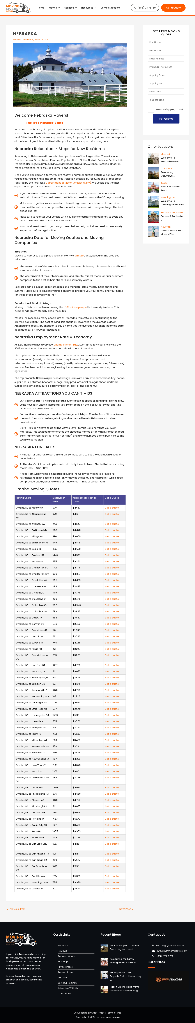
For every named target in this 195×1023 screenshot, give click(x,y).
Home (41, 7)
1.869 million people (75, 307)
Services (69, 7)
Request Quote (66, 956)
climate (79, 255)
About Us (63, 945)
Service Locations (111, 7)
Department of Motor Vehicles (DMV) (68, 183)
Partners (62, 977)
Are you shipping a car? (169, 109)
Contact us (64, 993)
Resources (87, 7)
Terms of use (65, 972)
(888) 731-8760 (146, 7)
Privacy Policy (65, 966)
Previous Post (15, 909)
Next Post (126, 909)
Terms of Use (113, 1012)
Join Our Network (67, 982)
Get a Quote (173, 7)
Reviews (62, 950)
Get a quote (112, 507)
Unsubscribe (80, 1012)
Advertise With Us (68, 988)
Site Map (63, 961)
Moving (53, 7)
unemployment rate (66, 344)
